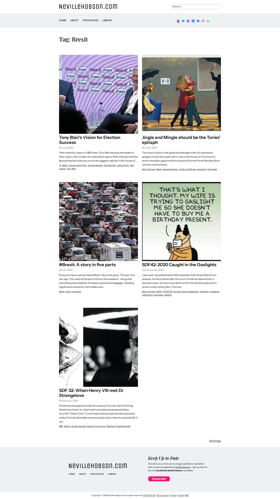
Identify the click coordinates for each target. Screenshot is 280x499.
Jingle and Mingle (187, 169)
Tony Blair (71, 168)
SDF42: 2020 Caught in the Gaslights (179, 264)
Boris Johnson (148, 169)
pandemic (201, 169)
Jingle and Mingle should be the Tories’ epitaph (181, 140)
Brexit (65, 165)
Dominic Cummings (95, 426)
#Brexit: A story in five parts (87, 264)
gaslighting (193, 291)
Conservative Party (78, 165)
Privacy (173, 495)
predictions (147, 295)
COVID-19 (167, 291)
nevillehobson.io (182, 467)
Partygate (212, 169)
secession (158, 295)
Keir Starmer (110, 165)
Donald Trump (180, 291)
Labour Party (123, 165)
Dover (68, 291)
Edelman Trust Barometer (118, 426)
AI (60, 165)
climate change (78, 426)
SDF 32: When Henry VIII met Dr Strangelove (91, 393)
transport (76, 291)
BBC (61, 426)
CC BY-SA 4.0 (149, 495)
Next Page (215, 440)
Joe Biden (204, 291)
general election (95, 165)
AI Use (181, 495)
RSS (187, 495)
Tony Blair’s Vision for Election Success (89, 140)
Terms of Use (163, 495)
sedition (168, 295)
